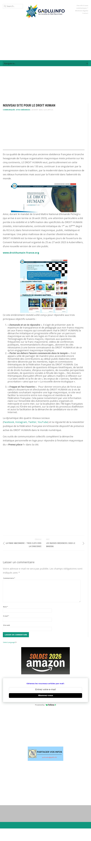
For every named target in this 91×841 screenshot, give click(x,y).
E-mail (6, 616)
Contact (85, 13)
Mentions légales (81, 11)
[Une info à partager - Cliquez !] (45, 754)
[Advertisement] (45, 39)
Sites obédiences (23, 110)
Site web (6, 625)
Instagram (21, 422)
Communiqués (9, 110)
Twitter (32, 422)
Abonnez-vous (45, 695)
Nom (5, 607)
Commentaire (9, 578)
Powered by (40, 705)
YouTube (43, 422)
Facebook (9, 422)
